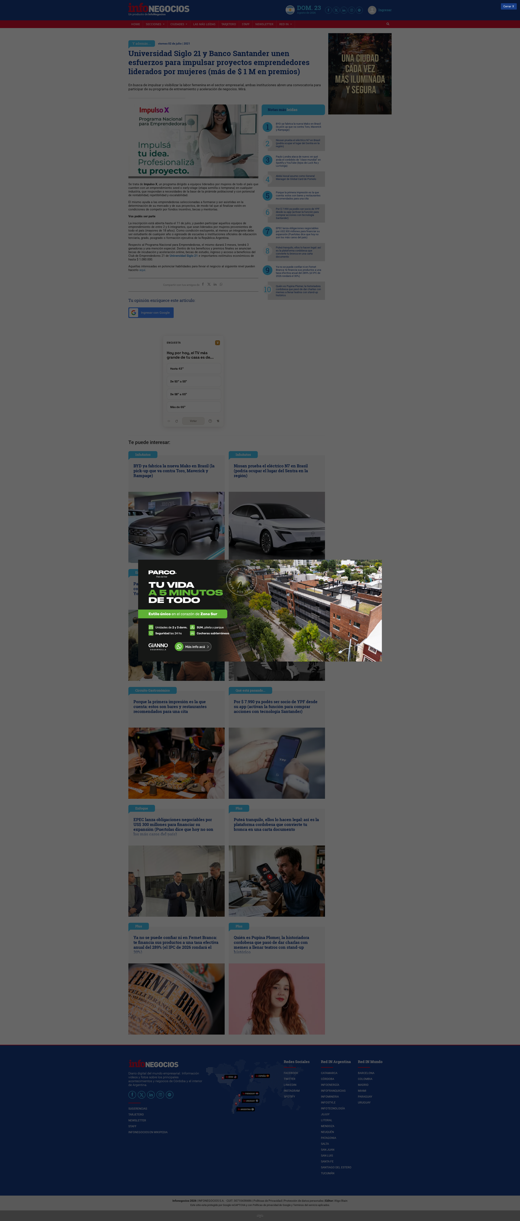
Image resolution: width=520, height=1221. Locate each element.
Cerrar (507, 6)
